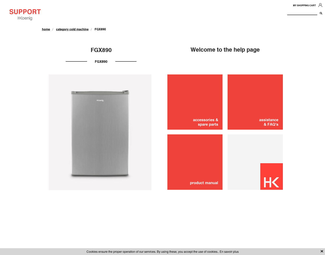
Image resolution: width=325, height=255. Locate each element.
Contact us (260, 131)
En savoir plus (229, 251)
